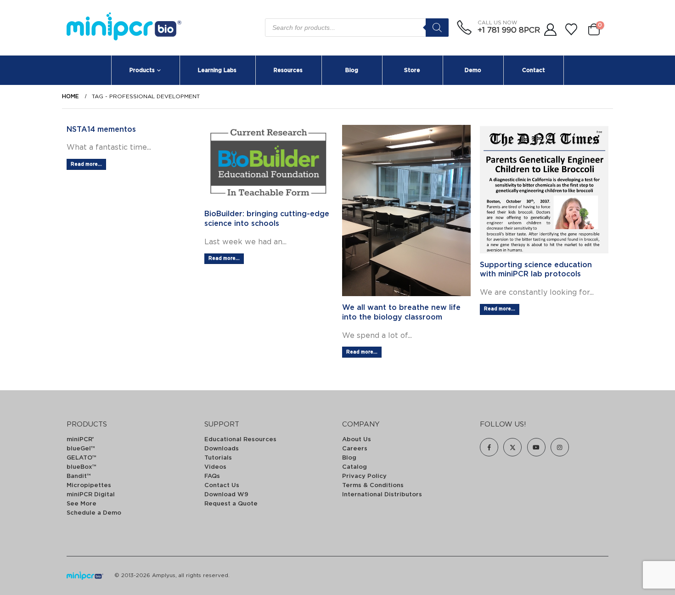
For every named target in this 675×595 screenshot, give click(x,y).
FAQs (212, 476)
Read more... (86, 164)
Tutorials (218, 458)
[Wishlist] (571, 29)
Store (412, 70)
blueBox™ (81, 467)
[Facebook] (489, 447)
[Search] (437, 27)
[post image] (268, 164)
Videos (215, 467)
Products (142, 70)
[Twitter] (512, 447)
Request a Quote (231, 504)
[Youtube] (536, 447)
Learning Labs (217, 70)
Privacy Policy (364, 476)
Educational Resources (240, 440)
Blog (351, 70)
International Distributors (382, 495)
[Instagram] (560, 447)
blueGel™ (81, 449)
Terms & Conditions (373, 485)
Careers (354, 449)
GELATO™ (81, 458)
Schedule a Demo (94, 513)
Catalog (354, 467)
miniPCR (80, 440)
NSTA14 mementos (101, 129)
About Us (356, 440)
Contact (533, 70)
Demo (473, 70)
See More (81, 504)
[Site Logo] (124, 27)
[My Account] (550, 29)
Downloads (221, 449)
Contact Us (221, 485)
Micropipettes (89, 485)
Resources (288, 70)
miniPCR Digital (91, 495)
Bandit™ (79, 476)
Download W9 (226, 495)
